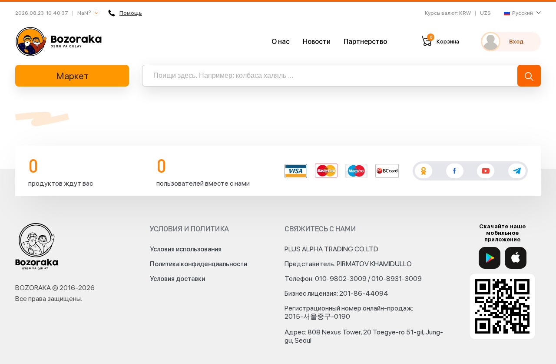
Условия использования (186, 249)
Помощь (130, 13)
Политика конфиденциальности (198, 264)
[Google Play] (489, 258)
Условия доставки (177, 279)
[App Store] (515, 258)
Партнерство (365, 41)
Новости (317, 41)
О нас (280, 41)
